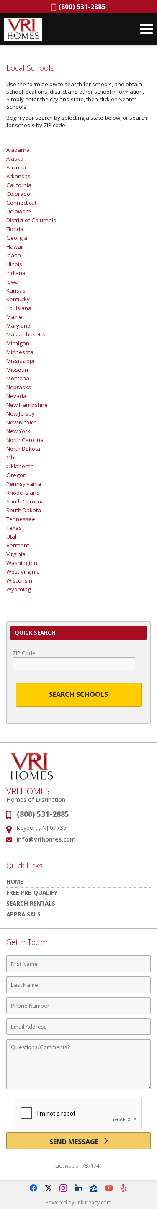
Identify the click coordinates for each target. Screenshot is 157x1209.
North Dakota (23, 448)
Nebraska (18, 387)
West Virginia (23, 571)
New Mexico (21, 422)
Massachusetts (25, 334)
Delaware (18, 211)
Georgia (16, 237)
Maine (14, 317)
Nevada (16, 396)
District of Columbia (31, 220)
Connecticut (21, 202)
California (18, 185)
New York (18, 431)
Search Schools (78, 694)
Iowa (12, 281)
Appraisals (23, 914)
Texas (14, 527)
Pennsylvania (23, 484)
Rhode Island (23, 492)
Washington (21, 563)
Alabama (18, 150)
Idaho (13, 255)
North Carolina (25, 440)
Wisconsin (19, 580)
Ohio (12, 457)
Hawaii (14, 246)
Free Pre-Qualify (31, 892)
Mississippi (20, 360)
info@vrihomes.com (46, 839)
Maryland (18, 325)
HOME (14, 882)
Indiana (16, 273)
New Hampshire (27, 404)
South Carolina (25, 501)
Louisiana (18, 308)
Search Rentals (30, 903)
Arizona (16, 167)
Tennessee (20, 519)
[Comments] (78, 1088)
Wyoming (18, 589)
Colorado (18, 194)
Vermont (17, 545)
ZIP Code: (25, 653)
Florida (14, 229)
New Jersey (20, 413)
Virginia (16, 554)
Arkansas (18, 176)
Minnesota (19, 352)
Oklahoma (20, 466)
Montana (17, 378)
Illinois (14, 264)
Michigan (17, 343)
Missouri (17, 369)
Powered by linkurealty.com (78, 1202)
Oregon (16, 475)
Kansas (16, 290)
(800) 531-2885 (81, 7)
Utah (12, 536)
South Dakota (23, 510)
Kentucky (18, 299)
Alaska (14, 158)
